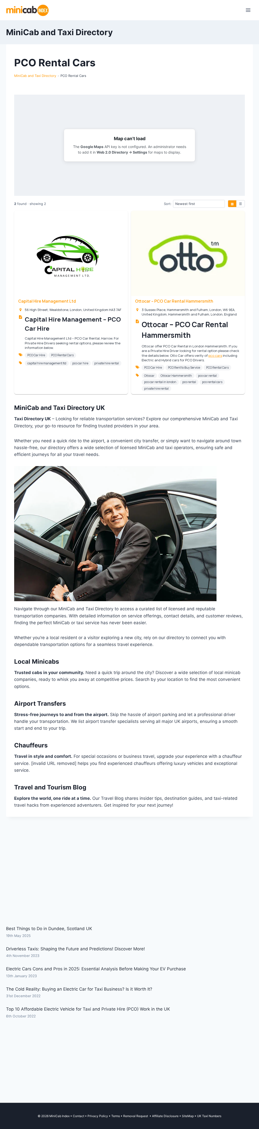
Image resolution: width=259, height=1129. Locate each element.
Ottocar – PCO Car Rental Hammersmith (174, 301)
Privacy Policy (98, 1116)
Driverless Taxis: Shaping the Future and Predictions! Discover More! (75, 948)
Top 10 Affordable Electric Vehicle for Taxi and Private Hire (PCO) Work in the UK (88, 1009)
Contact (78, 1116)
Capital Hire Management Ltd (47, 301)
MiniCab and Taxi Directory (35, 76)
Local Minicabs (36, 661)
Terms (115, 1116)
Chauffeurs (31, 745)
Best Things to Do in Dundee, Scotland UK (49, 928)
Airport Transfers (40, 703)
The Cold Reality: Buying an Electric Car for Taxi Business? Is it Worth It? (79, 989)
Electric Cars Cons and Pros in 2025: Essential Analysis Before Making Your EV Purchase (96, 968)
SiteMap (188, 1116)
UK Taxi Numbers (209, 1116)
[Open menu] (248, 10)
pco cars (215, 355)
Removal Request (136, 1116)
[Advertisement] (129, 883)
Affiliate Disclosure (165, 1116)
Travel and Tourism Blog (50, 787)
